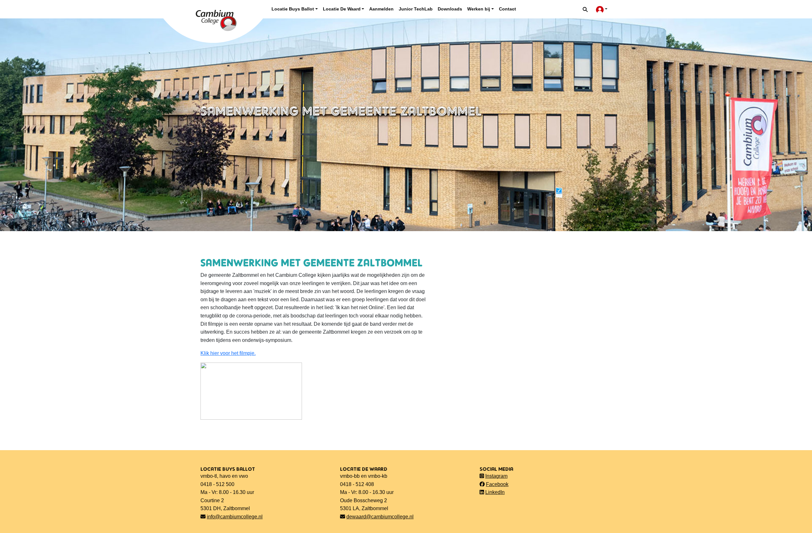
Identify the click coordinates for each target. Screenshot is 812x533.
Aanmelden (381, 8)
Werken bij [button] (478, 8)
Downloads (450, 8)
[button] (585, 9)
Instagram (496, 476)
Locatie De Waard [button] (342, 8)
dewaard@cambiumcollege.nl (380, 516)
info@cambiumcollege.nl (235, 516)
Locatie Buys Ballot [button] (293, 8)
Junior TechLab (416, 8)
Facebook (497, 484)
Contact (507, 8)
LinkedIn (495, 492)
